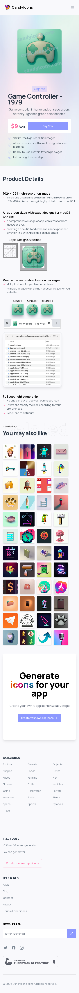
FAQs (6, 884)
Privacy (7, 904)
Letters (57, 791)
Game (6, 791)
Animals (32, 764)
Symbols (58, 804)
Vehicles (58, 784)
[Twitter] (5, 947)
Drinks (56, 771)
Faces (6, 777)
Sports (32, 804)
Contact (8, 898)
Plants (56, 797)
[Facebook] (13, 947)
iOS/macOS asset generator (20, 845)
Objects (58, 764)
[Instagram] (21, 947)
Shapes (7, 771)
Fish (55, 777)
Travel (6, 810)
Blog (5, 891)
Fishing (32, 797)
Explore (7, 764)
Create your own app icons (37, 718)
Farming (32, 777)
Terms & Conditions (15, 911)
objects (39, 89)
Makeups (8, 797)
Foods (31, 771)
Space (7, 804)
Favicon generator (14, 852)
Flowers (7, 784)
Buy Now (48, 126)
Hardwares (34, 791)
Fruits (31, 784)
